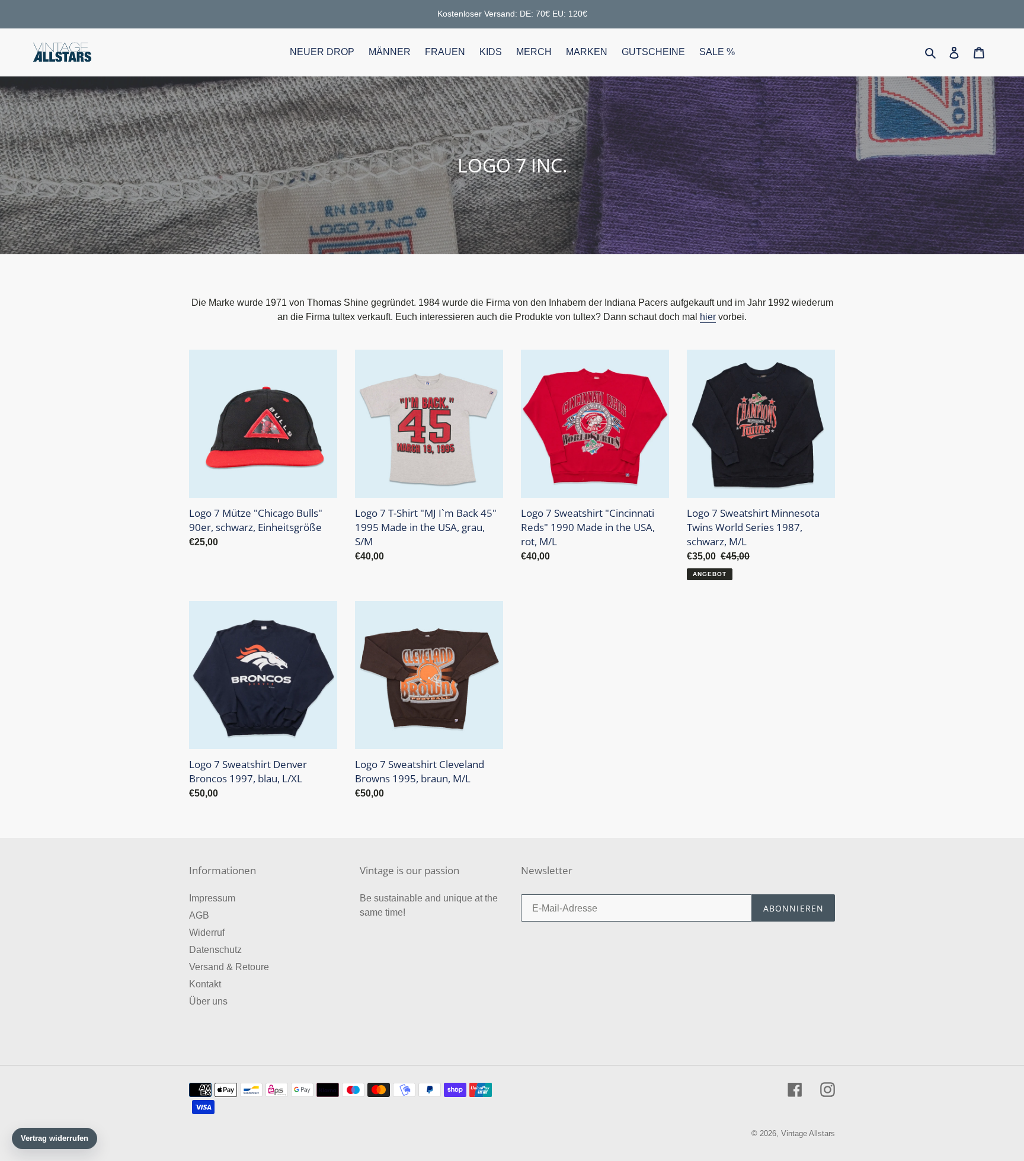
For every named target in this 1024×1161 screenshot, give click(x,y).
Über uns (208, 1001)
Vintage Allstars (808, 1133)
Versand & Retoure (229, 967)
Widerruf (207, 932)
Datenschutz (215, 950)
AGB (199, 915)
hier (708, 317)
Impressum (212, 898)
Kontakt (205, 984)
